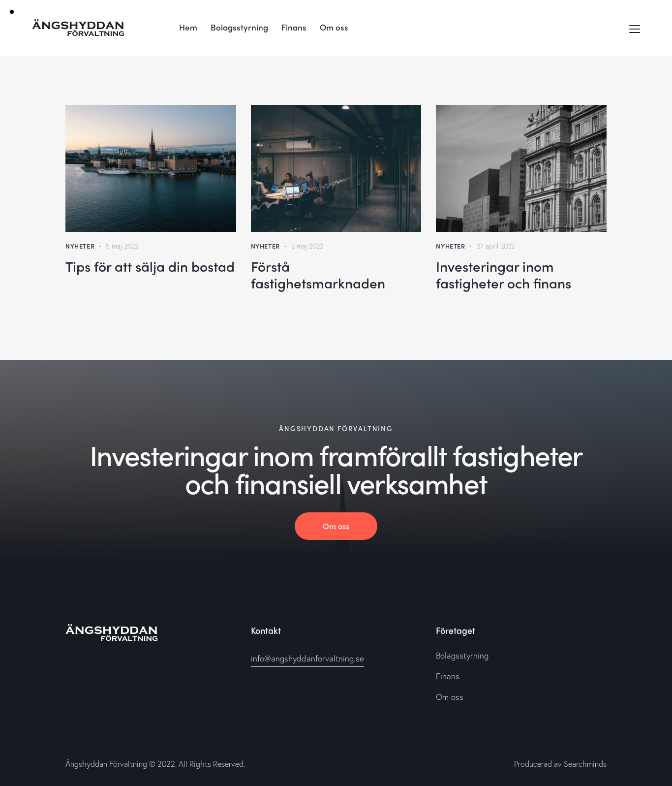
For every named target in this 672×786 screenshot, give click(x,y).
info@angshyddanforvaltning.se (307, 658)
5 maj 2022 (122, 246)
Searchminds (585, 763)
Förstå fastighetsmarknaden (318, 274)
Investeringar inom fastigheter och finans (503, 274)
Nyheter (79, 246)
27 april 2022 (496, 246)
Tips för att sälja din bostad (150, 265)
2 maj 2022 (307, 246)
